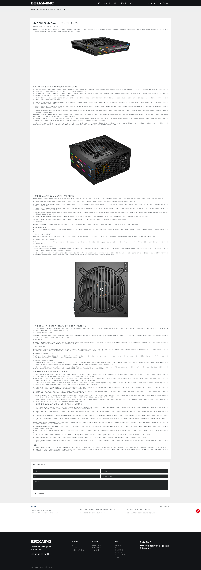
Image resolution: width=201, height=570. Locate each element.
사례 (161, 506)
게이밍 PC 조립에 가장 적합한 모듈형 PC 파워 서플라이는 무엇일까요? (97, 509)
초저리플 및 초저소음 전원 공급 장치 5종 (52, 9)
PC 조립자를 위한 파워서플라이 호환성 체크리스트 (92, 513)
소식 (165, 506)
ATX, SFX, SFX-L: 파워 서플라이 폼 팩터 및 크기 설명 (45, 513)
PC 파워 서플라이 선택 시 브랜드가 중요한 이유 (138, 509)
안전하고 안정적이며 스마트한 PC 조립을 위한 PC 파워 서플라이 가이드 (42, 510)
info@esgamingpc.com (43, 547)
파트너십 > (146, 541)
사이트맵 (49, 567)
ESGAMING (34, 9)
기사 (168, 506)
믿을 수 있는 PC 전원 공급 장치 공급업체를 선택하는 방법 (141, 513)
